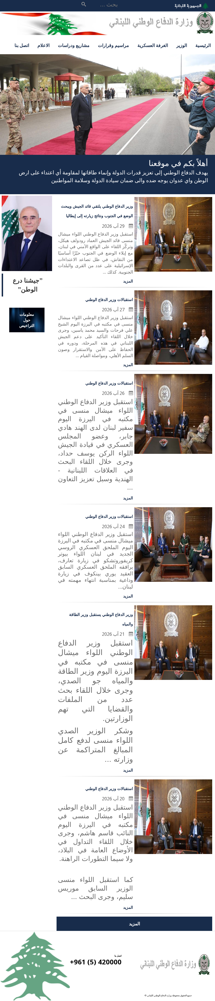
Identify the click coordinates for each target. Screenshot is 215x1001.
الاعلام (44, 45)
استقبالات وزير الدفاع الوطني (109, 299)
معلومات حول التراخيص (26, 320)
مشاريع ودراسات (74, 45)
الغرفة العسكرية (152, 45)
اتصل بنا (22, 45)
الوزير (181, 45)
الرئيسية (203, 45)
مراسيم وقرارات (113, 45)
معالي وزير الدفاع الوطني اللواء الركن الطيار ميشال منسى (27, 243)
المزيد (128, 281)
